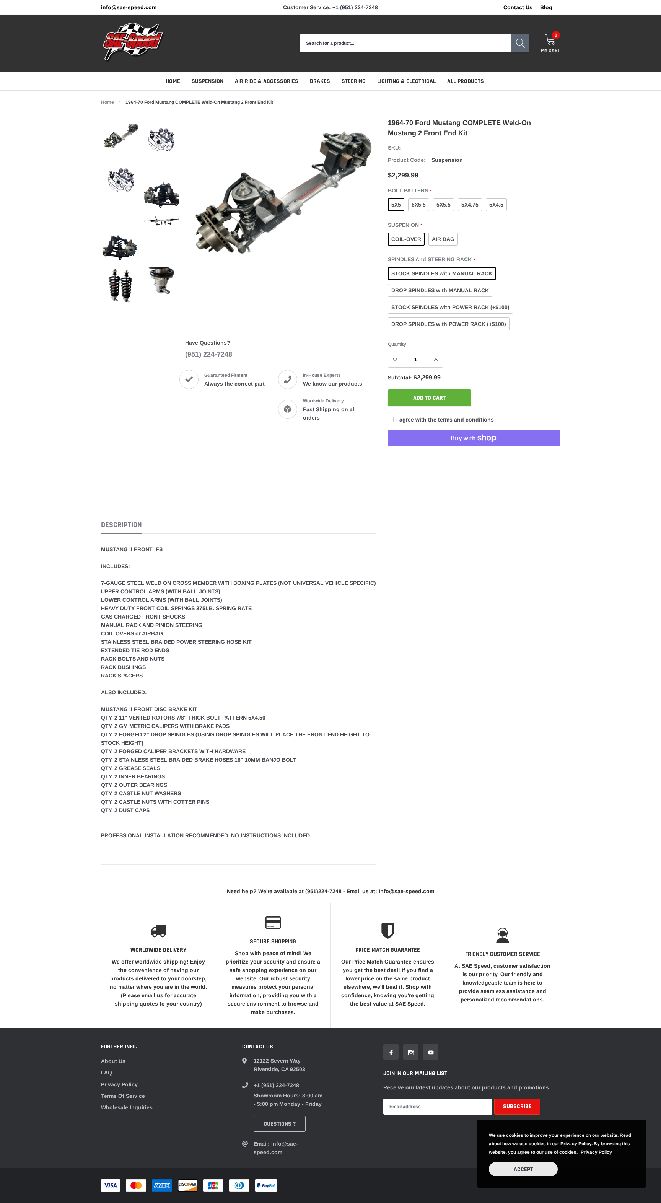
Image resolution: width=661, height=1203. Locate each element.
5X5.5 (443, 205)
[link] (121, 140)
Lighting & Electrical (406, 81)
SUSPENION (405, 225)
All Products (465, 81)
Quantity (397, 344)
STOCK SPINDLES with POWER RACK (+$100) (450, 307)
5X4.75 (470, 205)
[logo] (133, 43)
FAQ (106, 1073)
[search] (520, 43)
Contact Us (517, 7)
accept (523, 1170)
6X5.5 (419, 205)
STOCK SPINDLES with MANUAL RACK (441, 273)
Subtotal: (400, 377)
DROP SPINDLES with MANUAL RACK (440, 290)
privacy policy (596, 1152)
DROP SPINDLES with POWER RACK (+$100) (448, 324)
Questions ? (280, 1124)
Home (173, 81)
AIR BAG (443, 239)
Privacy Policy (119, 1084)
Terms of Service (123, 1096)
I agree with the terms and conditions (444, 420)
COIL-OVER (406, 239)
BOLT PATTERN (409, 190)
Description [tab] (121, 525)
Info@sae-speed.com (128, 7)
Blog (546, 7)
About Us (113, 1061)
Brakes (320, 81)
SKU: (394, 148)
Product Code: (407, 160)
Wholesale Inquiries (127, 1107)
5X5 (396, 205)
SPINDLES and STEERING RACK (431, 259)
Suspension (207, 81)
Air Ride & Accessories (266, 81)
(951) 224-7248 (208, 354)
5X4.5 (496, 205)
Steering (354, 81)
